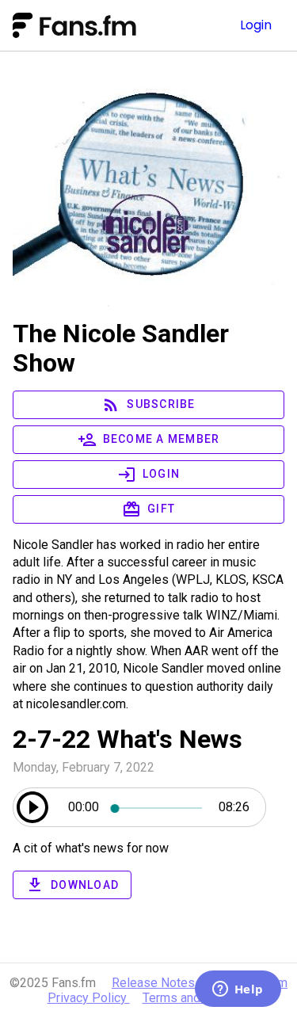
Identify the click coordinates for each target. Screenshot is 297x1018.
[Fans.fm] (105, 25)
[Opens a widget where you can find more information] (237, 990)
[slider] (158, 807)
